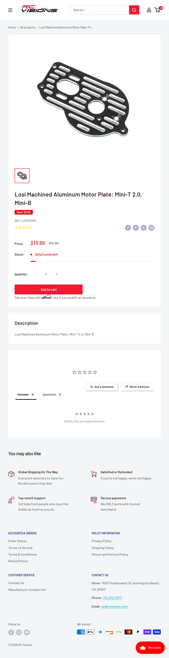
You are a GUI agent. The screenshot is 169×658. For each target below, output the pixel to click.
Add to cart (49, 289)
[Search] (134, 9)
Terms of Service (20, 548)
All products (27, 27)
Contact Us (16, 583)
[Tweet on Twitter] (144, 227)
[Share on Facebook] (128, 227)
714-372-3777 (112, 598)
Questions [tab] (49, 394)
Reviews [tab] (23, 394)
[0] (157, 9)
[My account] (149, 10)
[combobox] (99, 9)
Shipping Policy (103, 548)
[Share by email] (151, 227)
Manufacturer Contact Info (27, 590)
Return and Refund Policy (110, 554)
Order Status (17, 541)
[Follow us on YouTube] (27, 632)
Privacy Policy (101, 541)
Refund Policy (18, 561)
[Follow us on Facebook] (11, 632)
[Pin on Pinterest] (136, 227)
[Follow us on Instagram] (19, 632)
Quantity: (21, 274)
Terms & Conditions (22, 554)
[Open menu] (10, 10)
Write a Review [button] (139, 387)
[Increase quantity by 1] (57, 274)
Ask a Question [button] (104, 387)
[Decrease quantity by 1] (35, 274)
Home (12, 27)
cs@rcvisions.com (114, 606)
